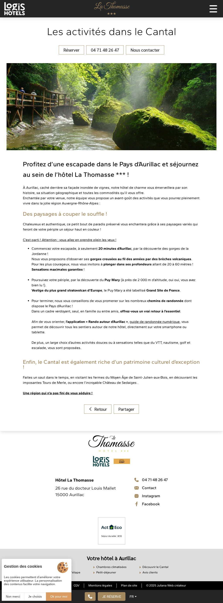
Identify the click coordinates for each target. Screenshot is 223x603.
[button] (111, 596)
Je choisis (35, 596)
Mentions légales (100, 585)
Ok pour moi (58, 596)
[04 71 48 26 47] (90, 596)
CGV (76, 585)
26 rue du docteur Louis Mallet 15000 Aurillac (85, 491)
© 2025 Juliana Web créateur (166, 585)
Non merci (13, 596)
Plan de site (129, 585)
